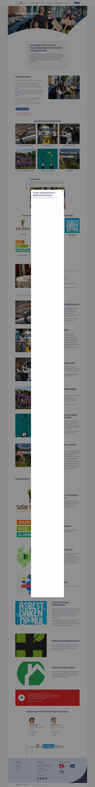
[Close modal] (62, 191)
